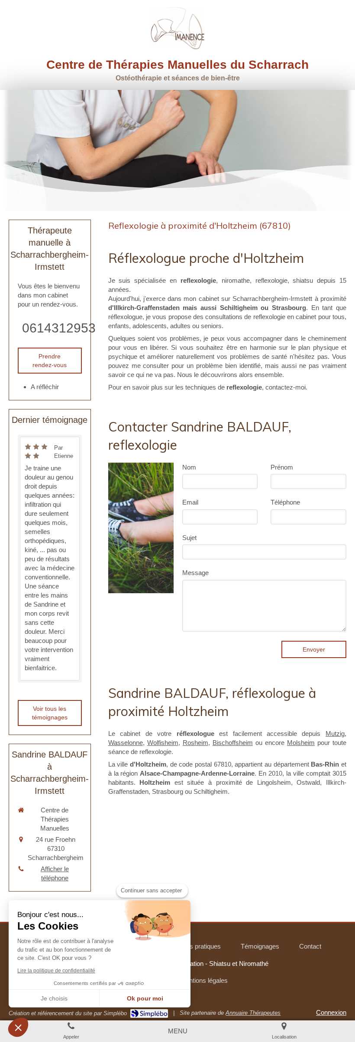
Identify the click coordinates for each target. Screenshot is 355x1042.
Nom (189, 467)
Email (190, 502)
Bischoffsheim (233, 742)
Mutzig (335, 733)
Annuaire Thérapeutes (253, 1013)
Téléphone (285, 502)
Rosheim (195, 742)
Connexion (331, 1012)
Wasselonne (125, 742)
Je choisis (54, 998)
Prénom (282, 467)
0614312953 (59, 328)
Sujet (189, 537)
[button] (18, 1027)
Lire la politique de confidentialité (56, 971)
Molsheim (301, 742)
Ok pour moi (145, 998)
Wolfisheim (162, 742)
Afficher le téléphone (55, 873)
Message (195, 572)
